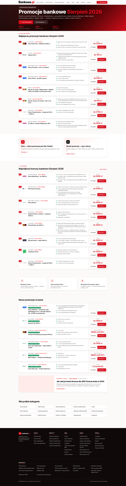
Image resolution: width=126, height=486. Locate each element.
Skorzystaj (101, 47)
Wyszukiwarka (67, 449)
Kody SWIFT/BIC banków (86, 452)
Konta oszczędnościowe (80, 406)
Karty (73, 2)
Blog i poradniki (98, 443)
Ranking (83, 2)
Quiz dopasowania (41, 465)
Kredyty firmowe (42, 415)
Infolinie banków (83, 436)
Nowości (66, 452)
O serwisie (97, 436)
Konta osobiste (40, 2)
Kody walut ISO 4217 (85, 454)
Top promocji (102, 2)
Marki (77, 2)
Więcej (88, 2)
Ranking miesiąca (68, 454)
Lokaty (68, 2)
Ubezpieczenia (77, 415)
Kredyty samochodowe (25, 415)
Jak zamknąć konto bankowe (44, 474)
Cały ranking (103, 169)
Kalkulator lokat (40, 468)
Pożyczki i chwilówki (61, 415)
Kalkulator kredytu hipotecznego (26, 468)
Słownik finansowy (99, 445)
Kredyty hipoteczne (60, 411)
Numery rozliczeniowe (85, 443)
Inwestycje (94, 415)
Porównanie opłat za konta (61, 468)
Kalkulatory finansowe (96, 465)
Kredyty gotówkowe (43, 411)
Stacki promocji (58, 465)
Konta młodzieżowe (59, 2)
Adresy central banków (85, 441)
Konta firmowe (49, 2)
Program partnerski (99, 448)
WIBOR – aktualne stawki (79, 468)
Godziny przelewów (84, 438)
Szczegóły (93, 47)
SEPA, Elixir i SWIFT (23, 474)
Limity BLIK (75, 470)
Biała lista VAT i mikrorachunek (62, 470)
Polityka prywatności (100, 438)
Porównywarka (40, 22)
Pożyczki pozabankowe (55, 445)
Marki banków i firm (84, 449)
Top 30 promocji (26, 22)
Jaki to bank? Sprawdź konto (26, 470)
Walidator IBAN (40, 470)
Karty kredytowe (24, 411)
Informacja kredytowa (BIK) (80, 411)
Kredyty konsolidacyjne (97, 411)
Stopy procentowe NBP (96, 468)
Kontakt (97, 441)
